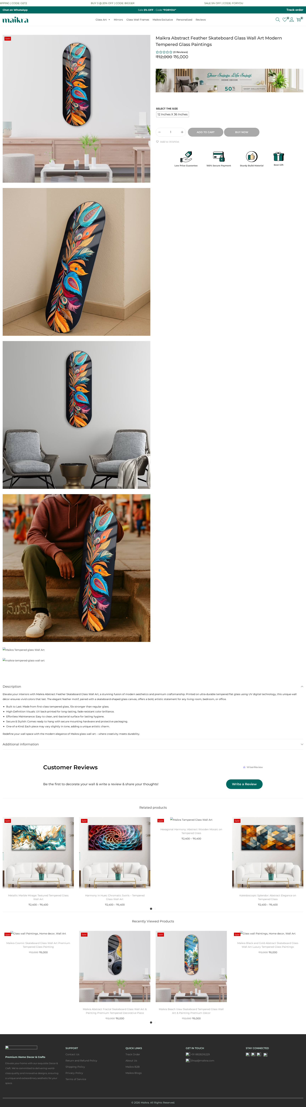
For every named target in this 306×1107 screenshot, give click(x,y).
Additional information (21, 744)
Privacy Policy (74, 1073)
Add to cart (205, 132)
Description (12, 687)
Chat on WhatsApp (15, 10)
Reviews (201, 19)
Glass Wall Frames (137, 19)
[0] (285, 20)
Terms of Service (76, 1079)
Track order (295, 10)
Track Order (133, 1054)
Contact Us (72, 1054)
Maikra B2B (133, 1066)
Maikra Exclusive (163, 19)
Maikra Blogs (134, 1073)
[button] (167, 141)
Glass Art (101, 19)
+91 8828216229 (200, 1054)
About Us (131, 1060)
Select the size (167, 108)
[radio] (172, 114)
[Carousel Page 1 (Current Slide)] (151, 909)
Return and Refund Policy (81, 1060)
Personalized (184, 19)
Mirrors (118, 19)
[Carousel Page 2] (155, 909)
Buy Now (241, 132)
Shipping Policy (75, 1066)
